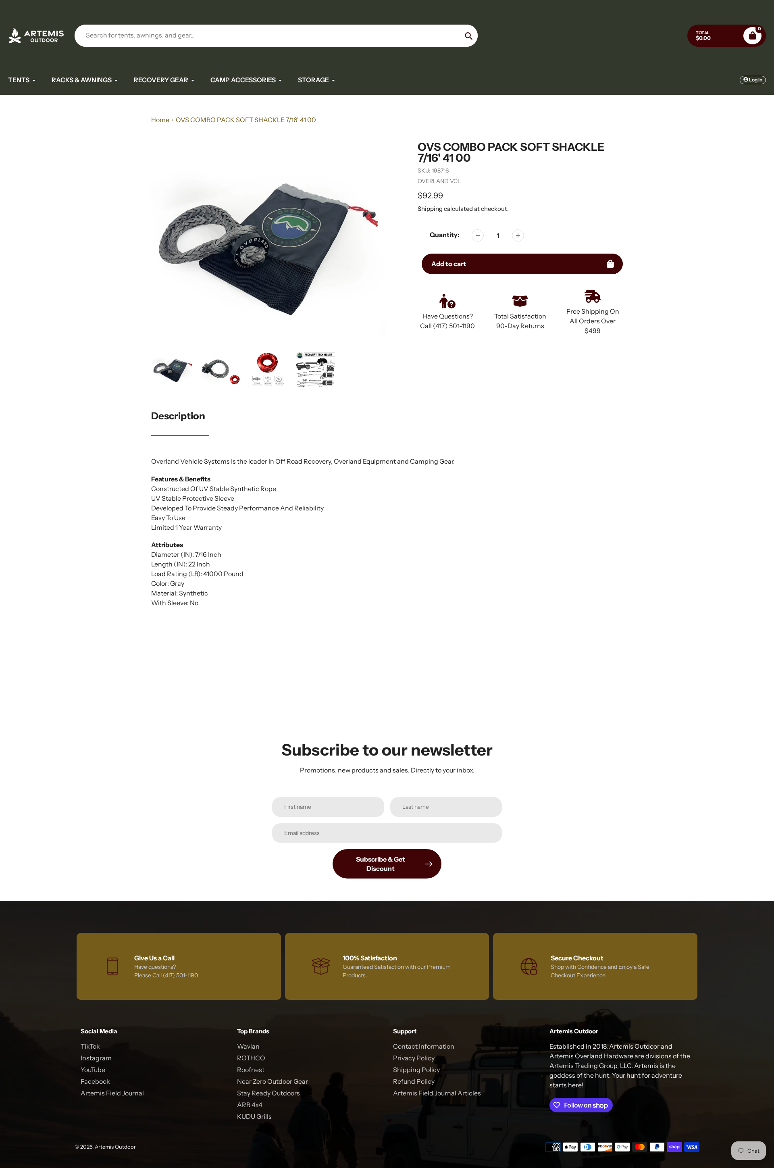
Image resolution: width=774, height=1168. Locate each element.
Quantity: (445, 235)
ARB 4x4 (249, 1105)
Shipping (430, 208)
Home (160, 120)
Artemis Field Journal (112, 1093)
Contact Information (423, 1046)
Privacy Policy (414, 1058)
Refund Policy (414, 1081)
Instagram (96, 1058)
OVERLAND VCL (439, 181)
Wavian (248, 1046)
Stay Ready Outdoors (268, 1093)
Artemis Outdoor (115, 1146)
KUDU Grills (254, 1116)
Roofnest (250, 1070)
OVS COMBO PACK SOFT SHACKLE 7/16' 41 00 (246, 120)
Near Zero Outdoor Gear (272, 1081)
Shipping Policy (416, 1070)
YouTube (93, 1070)
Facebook (95, 1081)
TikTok (90, 1046)
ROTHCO (251, 1058)
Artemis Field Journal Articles (437, 1093)
